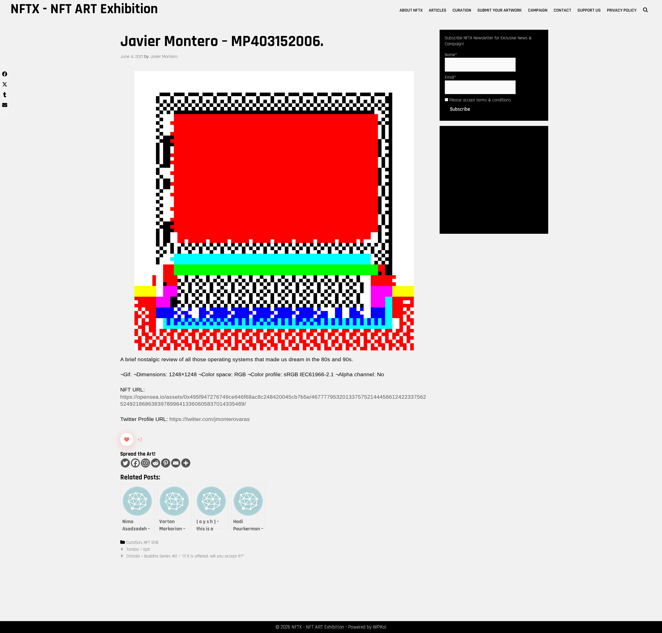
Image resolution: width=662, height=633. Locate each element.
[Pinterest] (165, 463)
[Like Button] (126, 439)
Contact (562, 10)
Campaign (537, 10)
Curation (462, 10)
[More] (185, 463)
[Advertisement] (494, 179)
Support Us (589, 10)
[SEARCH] (646, 10)
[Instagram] (145, 463)
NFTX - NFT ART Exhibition (84, 9)
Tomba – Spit (138, 549)
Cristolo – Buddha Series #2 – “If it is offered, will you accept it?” (185, 556)
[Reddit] (155, 463)
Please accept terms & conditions (479, 100)
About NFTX (411, 10)
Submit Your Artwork (499, 10)
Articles (437, 10)
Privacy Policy (621, 10)
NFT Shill (151, 542)
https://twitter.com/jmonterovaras (209, 419)
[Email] (175, 463)
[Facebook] (135, 463)
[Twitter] (125, 463)
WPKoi (379, 627)
